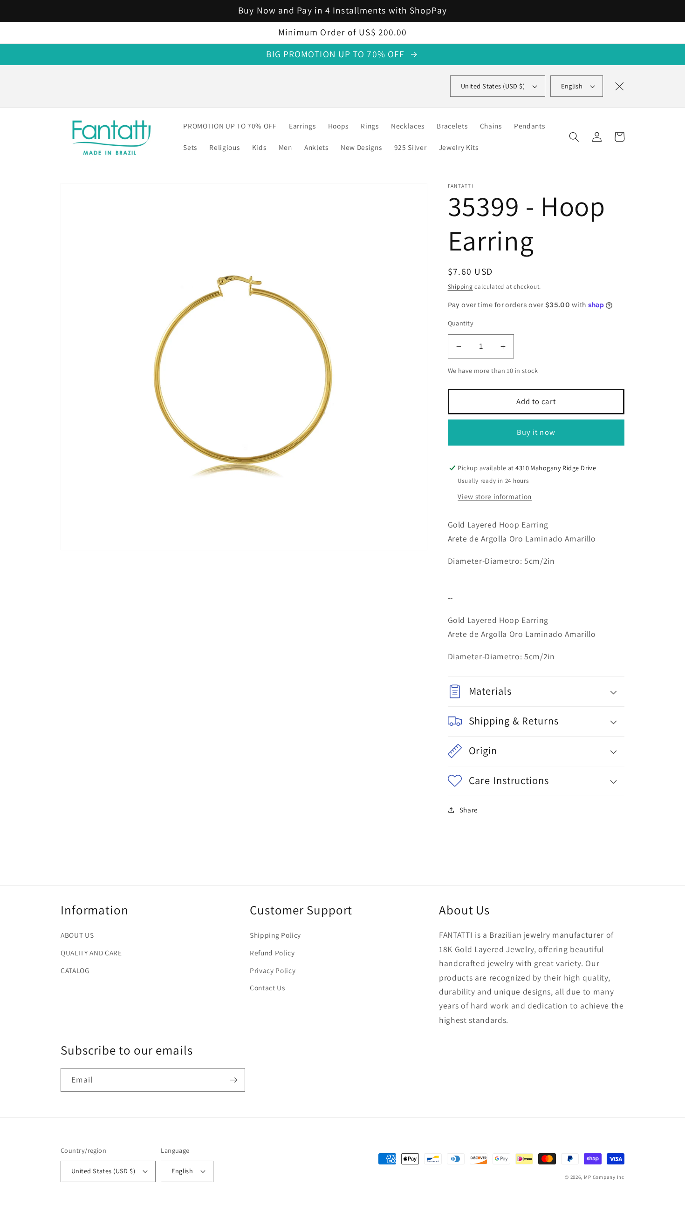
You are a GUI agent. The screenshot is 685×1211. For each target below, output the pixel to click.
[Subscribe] (233, 1080)
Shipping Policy (275, 935)
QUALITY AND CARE (91, 952)
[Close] (619, 86)
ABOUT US (77, 935)
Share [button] (468, 809)
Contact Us (267, 987)
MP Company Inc (604, 1177)
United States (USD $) (103, 1170)
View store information (495, 496)
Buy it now (536, 432)
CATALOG (75, 970)
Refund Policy (272, 952)
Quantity (461, 322)
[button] (574, 137)
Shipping (460, 287)
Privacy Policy (272, 970)
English (571, 85)
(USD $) (493, 85)
